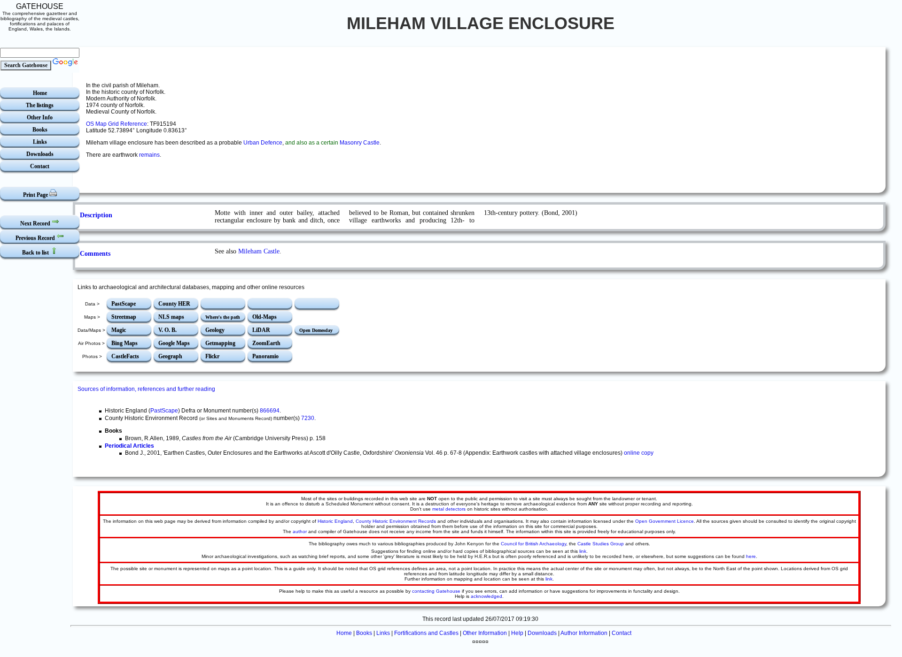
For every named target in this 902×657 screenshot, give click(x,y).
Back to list (36, 252)
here (751, 556)
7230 (307, 418)
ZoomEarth (266, 343)
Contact (39, 166)
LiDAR (261, 330)
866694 (270, 410)
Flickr (212, 356)
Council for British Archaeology (533, 543)
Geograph (170, 356)
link (582, 551)
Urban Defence (262, 142)
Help (517, 633)
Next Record (36, 223)
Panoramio (265, 356)
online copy (638, 453)
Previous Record (36, 238)
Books (39, 129)
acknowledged (486, 596)
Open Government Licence (664, 521)
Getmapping (220, 343)
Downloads (40, 154)
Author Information (583, 633)
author (300, 531)
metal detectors (449, 509)
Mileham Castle (259, 251)
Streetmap (123, 316)
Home (40, 93)
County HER (174, 303)
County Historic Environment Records (396, 521)
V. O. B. (167, 330)
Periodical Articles (129, 446)
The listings (40, 105)
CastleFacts (125, 356)
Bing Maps (124, 343)
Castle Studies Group (600, 543)
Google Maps (174, 343)
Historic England (335, 521)
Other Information (485, 633)
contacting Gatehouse (436, 591)
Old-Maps (264, 316)
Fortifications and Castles (426, 633)
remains (149, 155)
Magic (118, 330)
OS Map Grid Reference (116, 124)
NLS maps (171, 316)
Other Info (40, 117)
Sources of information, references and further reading (146, 389)
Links (40, 141)
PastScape (123, 303)
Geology (215, 330)
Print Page (36, 194)
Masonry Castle (360, 142)
